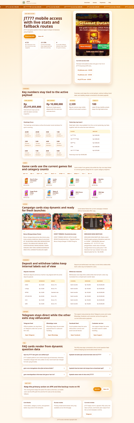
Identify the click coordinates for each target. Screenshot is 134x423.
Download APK (29, 36)
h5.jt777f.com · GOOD (84, 79)
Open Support (98, 335)
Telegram (89, 414)
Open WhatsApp (53, 335)
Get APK (97, 389)
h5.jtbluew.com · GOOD (85, 70)
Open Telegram (30, 335)
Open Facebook (75, 335)
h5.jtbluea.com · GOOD (85, 75)
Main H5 (40, 36)
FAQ (109, 2)
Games (95, 2)
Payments (102, 2)
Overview (87, 2)
